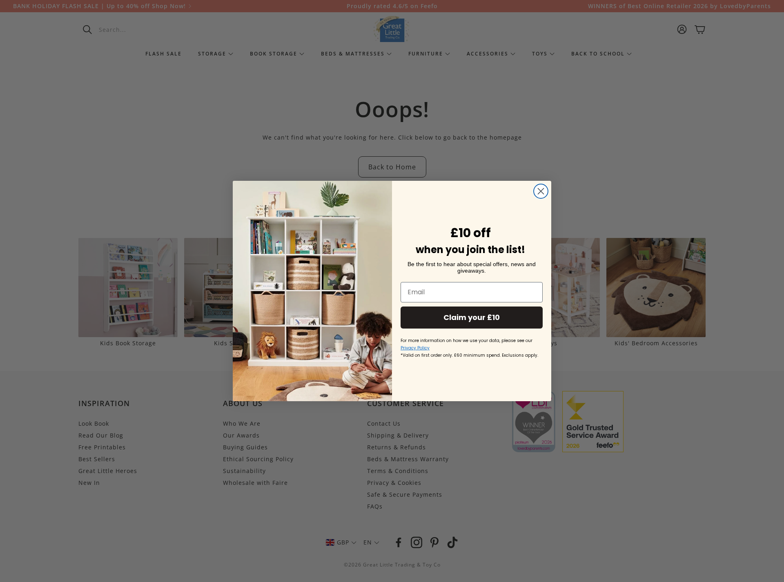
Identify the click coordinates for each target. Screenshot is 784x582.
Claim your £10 (471, 317)
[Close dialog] (541, 191)
